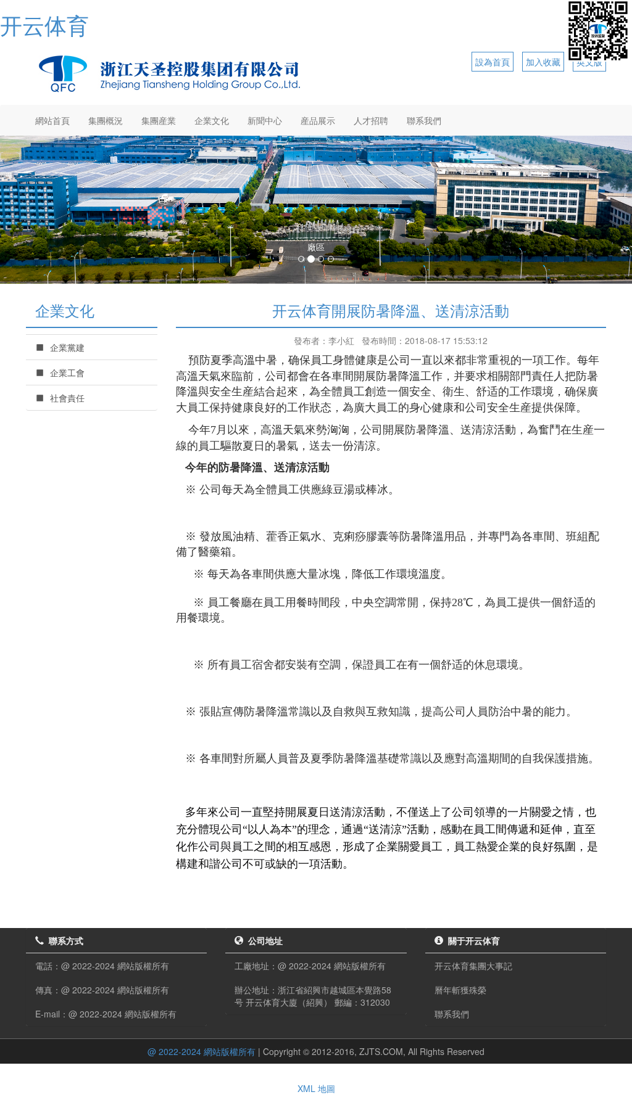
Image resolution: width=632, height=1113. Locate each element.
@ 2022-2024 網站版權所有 (202, 1051)
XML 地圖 (316, 1088)
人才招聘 (371, 120)
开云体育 (44, 24)
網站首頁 (52, 120)
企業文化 (211, 120)
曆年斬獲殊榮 (460, 990)
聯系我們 (424, 120)
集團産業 (158, 120)
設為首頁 (492, 61)
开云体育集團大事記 (473, 965)
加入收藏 (543, 61)
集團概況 (105, 120)
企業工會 (67, 372)
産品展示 (318, 120)
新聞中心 (264, 120)
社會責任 (67, 398)
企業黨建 (67, 347)
